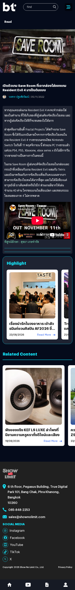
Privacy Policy (65, 566)
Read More (44, 334)
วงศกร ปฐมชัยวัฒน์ (19, 97)
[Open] (68, 7)
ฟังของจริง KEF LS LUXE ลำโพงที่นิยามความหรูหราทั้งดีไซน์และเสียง (32, 432)
